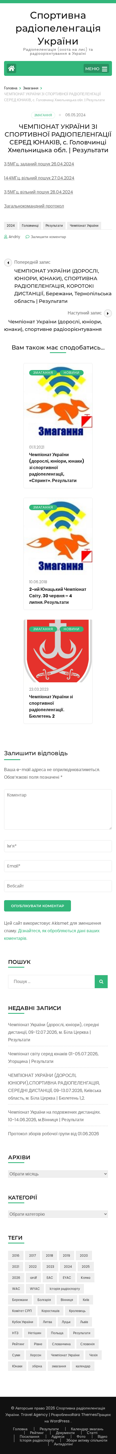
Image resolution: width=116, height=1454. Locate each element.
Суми (16, 1355)
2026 (16, 1277)
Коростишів (50, 1311)
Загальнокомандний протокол (34, 206)
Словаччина (61, 1344)
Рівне (38, 1344)
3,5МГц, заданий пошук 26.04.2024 (39, 164)
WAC (16, 1288)
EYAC (67, 1277)
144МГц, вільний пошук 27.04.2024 (39, 178)
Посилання (29, 1436)
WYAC (35, 1288)
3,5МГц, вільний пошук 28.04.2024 (38, 192)
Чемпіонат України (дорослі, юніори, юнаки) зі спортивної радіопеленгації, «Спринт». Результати (56, 468)
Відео (102, 1436)
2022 (33, 1266)
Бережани (20, 1299)
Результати (54, 225)
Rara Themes (84, 1414)
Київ (86, 1299)
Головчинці (30, 225)
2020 (84, 1255)
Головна (20, 1429)
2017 (32, 1255)
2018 (49, 1255)
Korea (85, 1277)
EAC (50, 1277)
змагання (59, 1366)
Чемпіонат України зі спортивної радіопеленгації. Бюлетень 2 (51, 706)
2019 (66, 1255)
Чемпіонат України (84, 225)
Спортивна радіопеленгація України (58, 28)
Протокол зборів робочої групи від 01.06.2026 (53, 1134)
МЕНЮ (92, 68)
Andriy (14, 236)
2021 (15, 1266)
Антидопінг (63, 1444)
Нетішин (34, 1333)
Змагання (43, 115)
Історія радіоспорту (65, 1288)
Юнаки (17, 1366)
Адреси (58, 1436)
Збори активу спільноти (86, 1440)
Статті (92, 1432)
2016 (15, 1255)
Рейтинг (18, 1344)
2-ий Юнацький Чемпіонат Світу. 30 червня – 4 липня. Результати (57, 595)
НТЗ (15, 1333)
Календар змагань (87, 1429)
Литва (47, 1322)
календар (83, 1366)
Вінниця (67, 1299)
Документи (65, 1432)
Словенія (87, 1344)
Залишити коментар (48, 236)
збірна (37, 1366)
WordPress (60, 1421)
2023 (50, 1266)
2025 (86, 1266)
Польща (57, 1333)
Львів (84, 1322)
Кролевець (77, 1311)
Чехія (93, 1355)
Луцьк (66, 1322)
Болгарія (44, 1299)
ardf (33, 1277)
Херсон (35, 1355)
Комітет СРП (22, 1311)
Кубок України (22, 1322)
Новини (72, 372)
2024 (11, 225)
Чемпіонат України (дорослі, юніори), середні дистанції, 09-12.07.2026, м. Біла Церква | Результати (53, 1032)
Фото (81, 1436)
